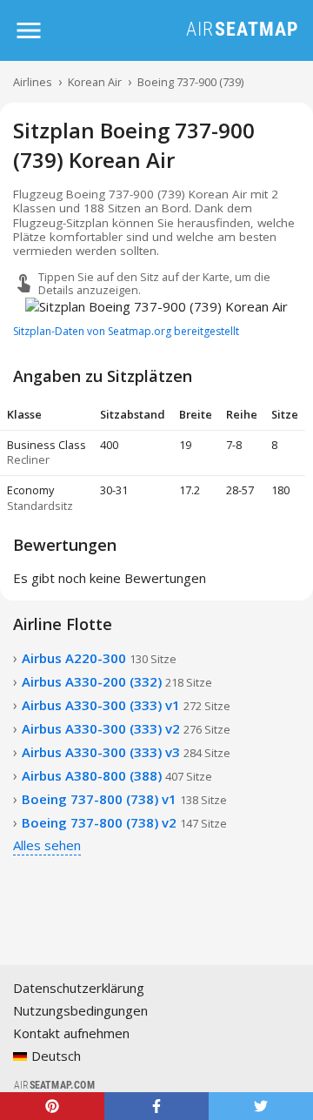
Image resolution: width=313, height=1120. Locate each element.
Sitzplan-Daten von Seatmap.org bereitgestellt (126, 331)
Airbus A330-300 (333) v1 (126, 705)
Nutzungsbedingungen (80, 1010)
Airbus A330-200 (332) (117, 681)
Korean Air (95, 82)
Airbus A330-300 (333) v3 (126, 752)
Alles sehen (47, 845)
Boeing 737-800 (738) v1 (124, 799)
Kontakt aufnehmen (71, 1033)
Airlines (32, 82)
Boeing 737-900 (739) (190, 82)
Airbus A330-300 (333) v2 (126, 728)
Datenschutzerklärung (78, 987)
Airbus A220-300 (99, 658)
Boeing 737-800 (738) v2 (124, 822)
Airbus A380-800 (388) (117, 775)
